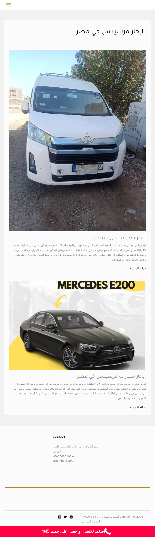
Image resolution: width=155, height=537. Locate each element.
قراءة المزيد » (138, 268)
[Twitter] (65, 517)
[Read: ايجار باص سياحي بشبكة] (77, 140)
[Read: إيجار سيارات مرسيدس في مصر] (77, 325)
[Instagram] (59, 517)
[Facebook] (71, 517)
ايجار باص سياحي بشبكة (120, 238)
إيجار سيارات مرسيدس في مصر (111, 377)
